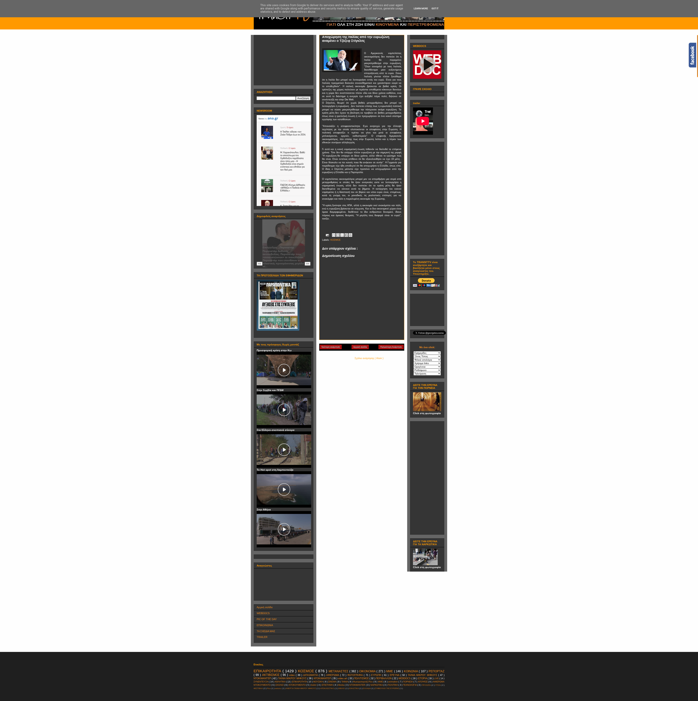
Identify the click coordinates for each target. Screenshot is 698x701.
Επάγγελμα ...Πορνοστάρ (278, 247)
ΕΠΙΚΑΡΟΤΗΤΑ (299, 681)
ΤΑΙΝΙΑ (344, 681)
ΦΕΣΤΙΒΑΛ (258, 688)
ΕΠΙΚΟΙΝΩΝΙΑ (265, 625)
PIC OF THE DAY (267, 619)
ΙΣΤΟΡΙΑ (423, 678)
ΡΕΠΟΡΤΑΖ (436, 671)
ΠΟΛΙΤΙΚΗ (393, 685)
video (292, 675)
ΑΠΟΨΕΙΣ (423, 681)
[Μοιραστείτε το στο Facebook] (346, 235)
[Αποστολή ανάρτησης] (327, 235)
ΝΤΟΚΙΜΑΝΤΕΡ (323, 678)
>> (307, 263)
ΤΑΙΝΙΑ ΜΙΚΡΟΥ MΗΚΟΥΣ (423, 675)
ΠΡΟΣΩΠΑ (426, 685)
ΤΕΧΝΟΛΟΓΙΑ (410, 685)
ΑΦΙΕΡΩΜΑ (333, 675)
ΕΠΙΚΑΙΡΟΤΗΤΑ (268, 671)
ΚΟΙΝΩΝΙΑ (411, 671)
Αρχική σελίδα (360, 347)
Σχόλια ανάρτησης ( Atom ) (369, 358)
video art (343, 678)
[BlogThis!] (338, 235)
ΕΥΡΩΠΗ (376, 675)
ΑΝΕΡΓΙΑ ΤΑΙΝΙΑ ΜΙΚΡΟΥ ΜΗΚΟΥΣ (301, 688)
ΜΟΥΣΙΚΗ (318, 681)
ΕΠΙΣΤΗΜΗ (328, 685)
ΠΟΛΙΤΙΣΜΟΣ (362, 678)
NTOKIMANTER (357, 685)
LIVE (436, 678)
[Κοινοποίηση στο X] (342, 235)
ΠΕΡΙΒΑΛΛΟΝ (384, 678)
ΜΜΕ (390, 671)
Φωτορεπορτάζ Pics (363, 681)
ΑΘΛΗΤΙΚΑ (280, 681)
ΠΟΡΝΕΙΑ (408, 681)
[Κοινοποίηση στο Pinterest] (350, 235)
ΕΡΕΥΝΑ (395, 675)
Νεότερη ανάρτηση (331, 347)
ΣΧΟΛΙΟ (280, 685)
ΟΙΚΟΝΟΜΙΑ (368, 671)
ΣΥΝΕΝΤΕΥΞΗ (261, 681)
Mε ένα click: (427, 347)
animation (393, 681)
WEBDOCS (263, 613)
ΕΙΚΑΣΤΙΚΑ (354, 688)
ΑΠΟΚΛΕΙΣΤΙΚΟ (327, 688)
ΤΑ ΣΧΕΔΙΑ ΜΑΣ (266, 631)
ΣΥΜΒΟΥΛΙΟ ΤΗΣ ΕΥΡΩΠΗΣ (387, 688)
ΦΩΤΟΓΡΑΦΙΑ (355, 675)
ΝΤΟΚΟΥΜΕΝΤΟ (297, 685)
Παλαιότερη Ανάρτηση (391, 347)
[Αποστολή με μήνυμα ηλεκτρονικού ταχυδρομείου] (334, 235)
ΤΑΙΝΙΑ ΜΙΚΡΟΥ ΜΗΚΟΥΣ (292, 678)
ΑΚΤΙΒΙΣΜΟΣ (271, 674)
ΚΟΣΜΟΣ (335, 240)
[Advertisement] (284, 59)
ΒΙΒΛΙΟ (341, 688)
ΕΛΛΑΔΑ (367, 688)
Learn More (421, 8)
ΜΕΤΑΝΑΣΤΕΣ (339, 671)
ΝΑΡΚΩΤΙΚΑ (376, 685)
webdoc (278, 688)
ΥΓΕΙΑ (438, 685)
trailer (314, 685)
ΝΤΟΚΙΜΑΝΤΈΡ (263, 678)
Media (341, 685)
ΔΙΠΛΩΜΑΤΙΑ (311, 675)
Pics (269, 688)
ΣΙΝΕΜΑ (332, 681)
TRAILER (262, 637)
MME (381, 681)
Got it (435, 8)
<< (259, 263)
